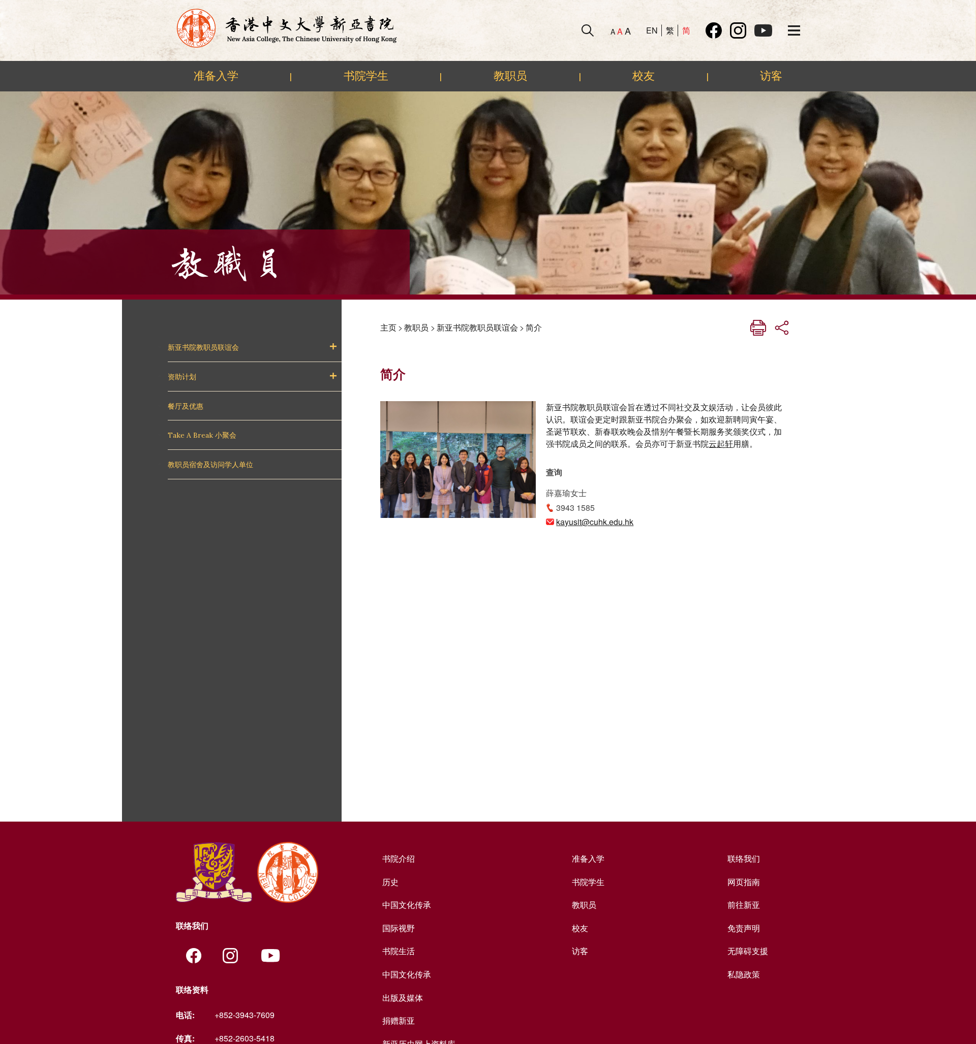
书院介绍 (398, 858)
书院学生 (366, 76)
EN (652, 30)
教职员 (510, 76)
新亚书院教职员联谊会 (203, 347)
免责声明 (743, 928)
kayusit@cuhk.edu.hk (594, 522)
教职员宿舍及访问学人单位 (210, 464)
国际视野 (398, 928)
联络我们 (743, 858)
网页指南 (743, 882)
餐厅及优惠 (185, 406)
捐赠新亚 (398, 1020)
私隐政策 (743, 974)
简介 (534, 327)
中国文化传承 (406, 904)
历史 (390, 882)
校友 (643, 76)
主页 (388, 327)
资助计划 (182, 376)
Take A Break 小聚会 (202, 435)
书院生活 (398, 951)
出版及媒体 (402, 997)
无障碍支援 (747, 951)
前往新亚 (743, 904)
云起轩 (721, 443)
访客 (771, 76)
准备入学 (216, 76)
